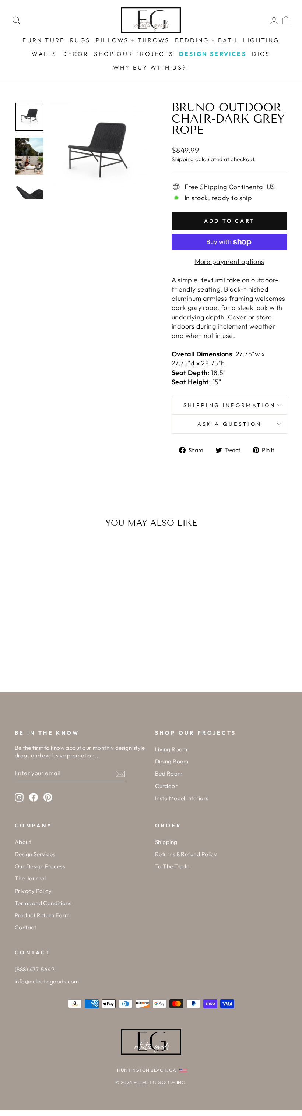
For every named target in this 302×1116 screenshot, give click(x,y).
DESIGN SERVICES (212, 53)
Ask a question (229, 424)
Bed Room (169, 773)
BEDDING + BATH (206, 40)
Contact (25, 927)
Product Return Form (42, 915)
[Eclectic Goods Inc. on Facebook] (33, 796)
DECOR (75, 53)
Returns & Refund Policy (186, 854)
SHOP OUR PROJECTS (133, 53)
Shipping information (229, 405)
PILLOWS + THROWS (132, 40)
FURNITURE (43, 40)
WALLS (44, 53)
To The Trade (172, 866)
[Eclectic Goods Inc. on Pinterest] (47, 796)
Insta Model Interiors (181, 798)
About (23, 841)
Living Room (171, 749)
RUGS (80, 40)
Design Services (35, 854)
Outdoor (166, 786)
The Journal (30, 878)
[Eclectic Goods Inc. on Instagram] (19, 796)
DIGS (261, 53)
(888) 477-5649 (35, 969)
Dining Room (172, 761)
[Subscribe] (120, 773)
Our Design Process (40, 866)
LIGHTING (261, 40)
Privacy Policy (33, 890)
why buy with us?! (151, 67)
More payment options (229, 261)
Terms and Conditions (43, 903)
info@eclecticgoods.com (47, 981)
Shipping (183, 159)
